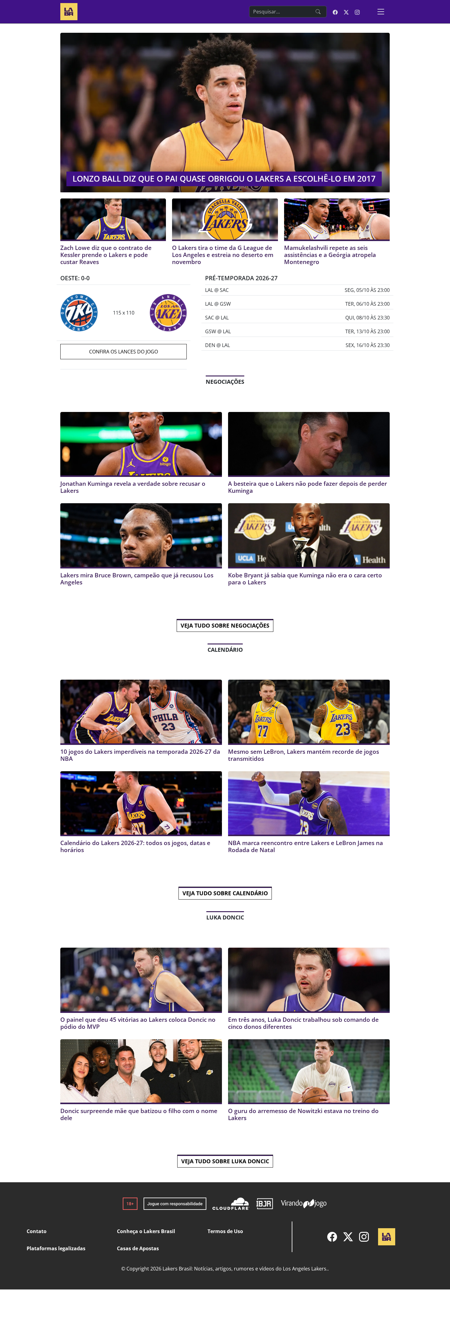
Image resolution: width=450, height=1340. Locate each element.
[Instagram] (364, 1237)
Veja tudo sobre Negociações (225, 625)
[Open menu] (381, 12)
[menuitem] (332, 1237)
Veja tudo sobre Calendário (225, 893)
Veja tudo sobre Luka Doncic (225, 1161)
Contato (37, 1231)
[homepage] (68, 11)
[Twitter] (348, 1237)
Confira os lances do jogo (123, 351)
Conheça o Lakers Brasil (146, 1231)
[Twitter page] (346, 11)
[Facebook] (332, 1237)
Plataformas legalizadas (56, 1248)
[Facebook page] (335, 11)
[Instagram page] (357, 11)
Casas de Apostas (138, 1248)
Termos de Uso (225, 1231)
